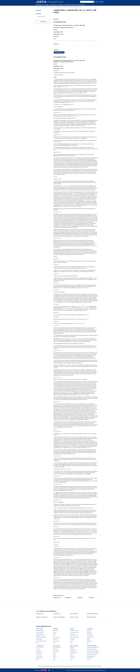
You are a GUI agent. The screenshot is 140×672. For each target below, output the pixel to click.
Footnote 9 (77, 250)
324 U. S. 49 (66, 365)
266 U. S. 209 (65, 515)
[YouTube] (43, 670)
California (55, 652)
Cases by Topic (56, 613)
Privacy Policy (94, 670)
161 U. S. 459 (86, 199)
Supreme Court (39, 652)
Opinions (38, 13)
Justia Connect (69, 670)
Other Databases (74, 645)
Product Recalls (73, 652)
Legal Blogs (72, 649)
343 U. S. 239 (65, 86)
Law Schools (60, 4)
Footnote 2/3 (61, 413)
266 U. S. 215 (70, 515)
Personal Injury (56, 641)
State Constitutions (57, 647)
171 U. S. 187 (70, 446)
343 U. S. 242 (71, 102)
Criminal (54, 632)
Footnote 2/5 (84, 443)
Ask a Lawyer (46, 4)
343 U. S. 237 (92, 83)
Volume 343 (66, 6)
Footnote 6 (84, 171)
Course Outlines (90, 635)
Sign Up (101, 1)
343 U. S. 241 (56, 97)
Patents (71, 654)
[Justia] (41, 2)
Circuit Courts (39, 654)
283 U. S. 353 (94, 406)
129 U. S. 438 (86, 306)
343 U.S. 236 (78, 60)
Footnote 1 (69, 120)
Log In (97, 1)
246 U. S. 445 (72, 309)
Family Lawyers (39, 639)
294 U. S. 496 (63, 310)
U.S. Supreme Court (52, 6)
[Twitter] (50, 670)
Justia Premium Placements (92, 651)
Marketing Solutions (81, 4)
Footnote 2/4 (86, 414)
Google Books (68, 597)
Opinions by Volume (59, 6)
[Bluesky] (49, 670)
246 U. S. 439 (67, 309)
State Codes (55, 649)
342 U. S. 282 (80, 287)
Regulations (38, 651)
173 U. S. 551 (89, 205)
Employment (72, 634)
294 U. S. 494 (57, 310)
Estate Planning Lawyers (41, 637)
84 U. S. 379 (60, 531)
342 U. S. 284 (86, 287)
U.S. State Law (56, 645)
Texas (54, 658)
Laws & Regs (67, 4)
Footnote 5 (56, 148)
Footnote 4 (58, 141)
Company (79, 670)
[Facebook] (44, 670)
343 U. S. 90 (91, 354)
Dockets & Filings (39, 658)
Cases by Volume (74, 613)
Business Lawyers (39, 632)
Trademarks (72, 656)
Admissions (89, 632)
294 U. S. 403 (76, 338)
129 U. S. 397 (80, 306)
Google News (91, 597)
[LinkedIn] (41, 670)
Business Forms (73, 651)
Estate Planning (56, 637)
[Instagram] (46, 670)
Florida (54, 654)
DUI (54, 635)
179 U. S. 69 (64, 307)
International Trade (74, 637)
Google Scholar (57, 597)
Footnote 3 (56, 273)
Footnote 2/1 (70, 369)
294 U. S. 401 (76, 206)
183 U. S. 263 (62, 185)
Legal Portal (74, 670)
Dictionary (89, 630)
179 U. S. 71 (69, 307)
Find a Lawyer (39, 4)
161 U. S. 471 (91, 199)
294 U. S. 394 (70, 206)
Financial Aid (89, 634)
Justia (37, 6)
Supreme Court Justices (41, 617)
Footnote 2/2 (93, 385)
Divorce (54, 634)
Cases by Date (39, 613)
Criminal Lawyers (39, 634)
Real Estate (72, 639)
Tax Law (71, 641)
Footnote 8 (61, 224)
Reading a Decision (91, 617)
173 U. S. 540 (72, 197)
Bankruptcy (55, 630)
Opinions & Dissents (59, 52)
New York (55, 656)
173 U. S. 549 (78, 197)
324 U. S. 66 (71, 365)
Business (72, 628)
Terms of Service (88, 670)
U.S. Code (38, 649)
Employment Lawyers (40, 635)
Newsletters (73, 4)
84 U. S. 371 (79, 394)
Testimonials (89, 658)
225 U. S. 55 (58, 476)
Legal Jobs (72, 647)
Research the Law (53, 4)
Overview (38, 10)
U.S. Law (40, 6)
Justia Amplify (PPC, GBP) (92, 654)
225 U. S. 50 (67, 469)
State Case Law (56, 651)
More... (37, 642)
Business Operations (74, 632)
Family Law (55, 639)
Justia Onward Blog (91, 656)
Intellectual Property (74, 635)
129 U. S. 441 (91, 531)
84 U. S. (89, 530)
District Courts (39, 656)
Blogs (88, 639)
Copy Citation (43, 21)
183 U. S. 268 (67, 185)
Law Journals (89, 637)
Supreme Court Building (58, 617)
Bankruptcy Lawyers (40, 630)
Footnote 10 (81, 254)
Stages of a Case (74, 617)
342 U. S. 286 (81, 323)
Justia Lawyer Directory (91, 649)
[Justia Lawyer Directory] (52, 670)
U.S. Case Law (45, 6)
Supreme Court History (92, 613)
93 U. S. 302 (75, 193)
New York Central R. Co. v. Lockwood (82, 307)
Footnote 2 (71, 137)
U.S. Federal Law (40, 645)
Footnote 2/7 (74, 495)
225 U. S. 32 (61, 104)
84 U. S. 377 (84, 394)
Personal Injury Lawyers (41, 641)
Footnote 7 (56, 312)
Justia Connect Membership (92, 647)
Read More (56, 44)
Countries (72, 658)
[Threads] (47, 670)
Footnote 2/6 (90, 480)
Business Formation (74, 630)
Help (83, 670)
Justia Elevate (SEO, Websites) (93, 652)
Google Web (79, 597)
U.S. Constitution (39, 647)
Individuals (55, 628)
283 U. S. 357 (56, 407)
